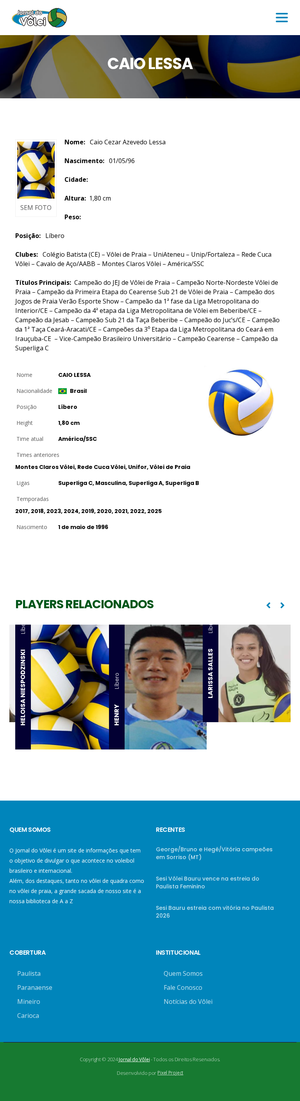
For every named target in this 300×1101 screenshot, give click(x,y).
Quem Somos (183, 973)
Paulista (29, 973)
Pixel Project (170, 1072)
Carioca (28, 1015)
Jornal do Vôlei (134, 1059)
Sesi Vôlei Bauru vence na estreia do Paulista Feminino (207, 882)
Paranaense (34, 987)
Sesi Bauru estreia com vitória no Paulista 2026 (215, 912)
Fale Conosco (183, 987)
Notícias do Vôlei (188, 1001)
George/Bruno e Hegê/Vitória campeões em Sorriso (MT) (214, 853)
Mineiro (28, 1001)
